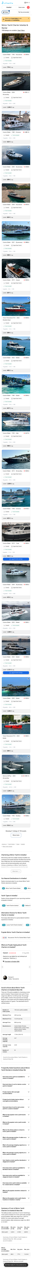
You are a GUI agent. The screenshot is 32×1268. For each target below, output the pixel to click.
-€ (27, 2)
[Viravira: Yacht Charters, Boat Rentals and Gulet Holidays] (7, 2)
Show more (16, 835)
